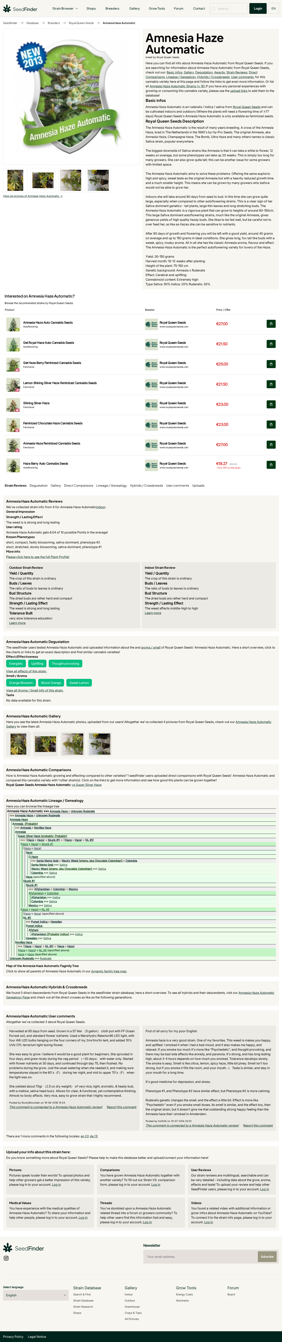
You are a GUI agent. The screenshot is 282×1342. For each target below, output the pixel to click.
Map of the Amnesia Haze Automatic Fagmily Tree (42, 966)
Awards (219, 72)
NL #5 (89, 840)
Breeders (112, 8)
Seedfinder (10, 23)
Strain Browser (63, 8)
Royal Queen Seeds (81, 23)
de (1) (94, 1136)
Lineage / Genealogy (181, 77)
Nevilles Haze (42, 827)
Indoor (129, 1294)
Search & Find (82, 1294)
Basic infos (174, 72)
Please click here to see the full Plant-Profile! (37, 557)
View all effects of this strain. (26, 671)
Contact (199, 8)
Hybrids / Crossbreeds (213, 77)
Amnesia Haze (59, 811)
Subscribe (267, 1256)
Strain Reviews (236, 72)
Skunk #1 (53, 840)
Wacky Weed (70, 860)
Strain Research (83, 1306)
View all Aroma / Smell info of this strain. (34, 690)
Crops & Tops (133, 1312)
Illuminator (182, 1300)
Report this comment (121, 1107)
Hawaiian (56, 921)
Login (258, 8)
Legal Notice (37, 1337)
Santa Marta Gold (47, 860)
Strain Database (83, 1300)
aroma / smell (151, 647)
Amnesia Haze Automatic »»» (28, 811)
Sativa (63, 864)
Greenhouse (132, 1306)
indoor (100, 507)
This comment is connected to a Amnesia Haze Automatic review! (55, 1107)
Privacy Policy (13, 1337)
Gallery (134, 8)
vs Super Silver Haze (86, 785)
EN (273, 8)
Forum (178, 8)
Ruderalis (45, 958)
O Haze (33, 856)
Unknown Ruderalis (83, 811)
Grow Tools (157, 8)
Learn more (17, 623)
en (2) (85, 1136)
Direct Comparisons (78, 485)
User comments (242, 77)
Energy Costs (184, 1294)
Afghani (33, 929)
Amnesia (17, 823)
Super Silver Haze (29, 836)
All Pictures (132, 1319)
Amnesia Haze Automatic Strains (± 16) (178, 86)
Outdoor (130, 1300)
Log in (56, 1184)
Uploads (198, 485)
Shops (91, 8)
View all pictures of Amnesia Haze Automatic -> (33, 196)
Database (32, 23)
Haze (31, 840)
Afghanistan (42, 889)
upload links (238, 91)
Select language (13, 1287)
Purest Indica (39, 921)
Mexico (73, 889)
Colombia (131, 860)
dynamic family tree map (108, 971)
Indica (56, 897)
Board (231, 1294)
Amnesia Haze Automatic (119, 23)
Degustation (204, 72)
